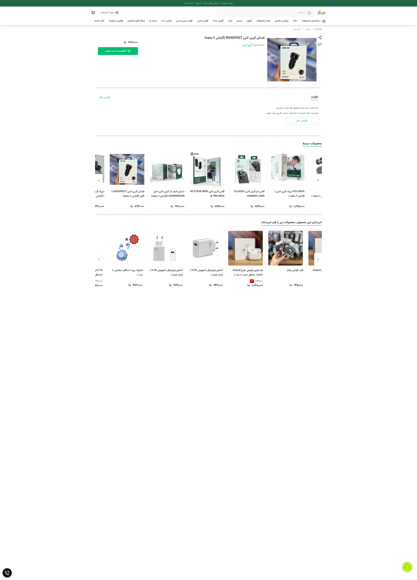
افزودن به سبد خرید (115, 51)
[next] (99, 180)
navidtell (318, 29)
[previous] (318, 180)
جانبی (307, 29)
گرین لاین (297, 29)
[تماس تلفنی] (7, 572)
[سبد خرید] (93, 13)
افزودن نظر (104, 97)
